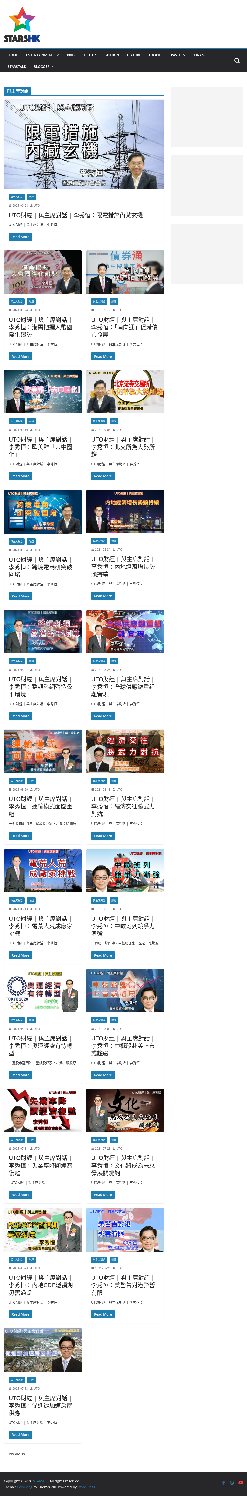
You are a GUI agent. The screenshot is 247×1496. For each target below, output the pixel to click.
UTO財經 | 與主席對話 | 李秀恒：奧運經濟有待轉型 (40, 1045)
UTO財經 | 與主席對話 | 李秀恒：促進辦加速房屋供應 (40, 1405)
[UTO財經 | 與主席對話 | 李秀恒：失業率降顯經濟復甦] (43, 1110)
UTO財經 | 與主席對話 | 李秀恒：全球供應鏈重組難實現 (123, 686)
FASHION (111, 55)
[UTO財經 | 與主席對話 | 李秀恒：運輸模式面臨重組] (43, 751)
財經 (31, 197)
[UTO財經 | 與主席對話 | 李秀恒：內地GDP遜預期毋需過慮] (43, 1229)
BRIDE (71, 55)
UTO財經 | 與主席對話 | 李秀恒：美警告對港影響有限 (123, 1284)
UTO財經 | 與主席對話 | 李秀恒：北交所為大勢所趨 (123, 446)
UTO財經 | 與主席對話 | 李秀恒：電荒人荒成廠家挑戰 (40, 925)
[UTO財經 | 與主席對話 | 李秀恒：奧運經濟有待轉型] (43, 990)
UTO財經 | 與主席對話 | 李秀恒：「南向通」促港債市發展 (124, 327)
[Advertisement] (207, 117)
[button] (56, 55)
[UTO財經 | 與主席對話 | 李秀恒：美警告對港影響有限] (125, 1229)
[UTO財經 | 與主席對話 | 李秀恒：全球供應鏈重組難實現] (125, 631)
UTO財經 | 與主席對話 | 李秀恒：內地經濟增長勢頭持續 (123, 566)
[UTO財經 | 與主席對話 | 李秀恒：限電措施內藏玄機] (84, 144)
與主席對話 (17, 197)
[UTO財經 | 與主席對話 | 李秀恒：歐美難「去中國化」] (43, 391)
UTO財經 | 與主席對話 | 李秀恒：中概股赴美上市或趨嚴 (123, 1045)
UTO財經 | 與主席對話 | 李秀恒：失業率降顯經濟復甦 (40, 1165)
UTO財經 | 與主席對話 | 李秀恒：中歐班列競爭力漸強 (123, 925)
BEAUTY (90, 55)
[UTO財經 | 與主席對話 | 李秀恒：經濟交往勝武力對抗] (125, 751)
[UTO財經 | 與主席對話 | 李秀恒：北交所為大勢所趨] (125, 391)
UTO (37, 206)
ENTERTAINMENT (40, 55)
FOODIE (155, 55)
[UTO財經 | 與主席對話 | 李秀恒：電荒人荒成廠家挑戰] (43, 870)
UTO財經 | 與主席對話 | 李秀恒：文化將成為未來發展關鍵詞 (123, 1165)
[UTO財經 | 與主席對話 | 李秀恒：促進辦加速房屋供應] (43, 1350)
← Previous (14, 1454)
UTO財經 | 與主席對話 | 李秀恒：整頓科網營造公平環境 (40, 686)
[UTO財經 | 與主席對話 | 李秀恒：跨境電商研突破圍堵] (43, 512)
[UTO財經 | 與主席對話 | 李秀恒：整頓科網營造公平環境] (43, 631)
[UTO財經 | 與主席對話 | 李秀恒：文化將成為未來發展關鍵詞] (125, 1110)
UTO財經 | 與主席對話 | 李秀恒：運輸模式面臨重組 (40, 806)
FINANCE (201, 55)
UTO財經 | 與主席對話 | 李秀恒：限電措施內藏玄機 (76, 215)
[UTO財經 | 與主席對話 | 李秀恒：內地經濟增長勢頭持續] (125, 511)
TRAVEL (175, 55)
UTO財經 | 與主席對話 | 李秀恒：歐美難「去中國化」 (40, 446)
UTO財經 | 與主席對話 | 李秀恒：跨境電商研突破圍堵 (40, 566)
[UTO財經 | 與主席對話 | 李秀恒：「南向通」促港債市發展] (125, 272)
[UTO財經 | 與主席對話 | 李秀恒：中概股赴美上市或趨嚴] (125, 990)
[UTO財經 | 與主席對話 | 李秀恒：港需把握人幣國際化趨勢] (43, 272)
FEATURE (134, 55)
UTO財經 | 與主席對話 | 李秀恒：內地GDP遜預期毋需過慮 (41, 1284)
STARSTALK (17, 66)
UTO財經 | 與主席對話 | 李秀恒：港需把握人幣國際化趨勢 (40, 327)
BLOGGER (41, 66)
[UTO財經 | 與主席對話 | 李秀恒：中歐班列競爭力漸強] (125, 870)
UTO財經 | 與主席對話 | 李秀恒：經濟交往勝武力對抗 (123, 806)
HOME (13, 55)
